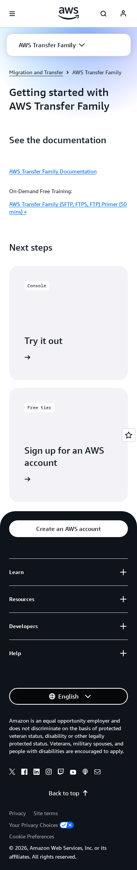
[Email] (97, 773)
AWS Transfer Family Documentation (53, 171)
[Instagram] (49, 773)
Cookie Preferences (31, 836)
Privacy (17, 813)
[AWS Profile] (123, 13)
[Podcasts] (85, 773)
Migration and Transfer (36, 72)
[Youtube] (73, 773)
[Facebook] (24, 773)
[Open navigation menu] (12, 14)
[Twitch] (61, 773)
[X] (12, 773)
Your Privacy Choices (33, 825)
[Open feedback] (128, 435)
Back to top (64, 793)
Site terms (45, 813)
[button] (52, 45)
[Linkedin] (36, 773)
